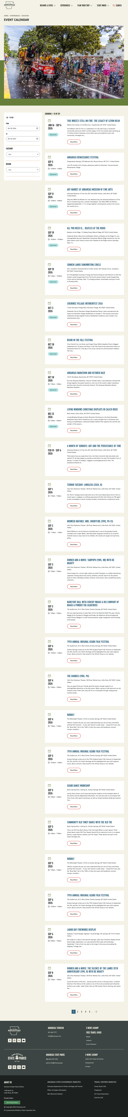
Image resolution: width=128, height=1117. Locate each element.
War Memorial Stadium (55, 1094)
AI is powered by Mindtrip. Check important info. (20, 1110)
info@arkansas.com (54, 1036)
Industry (89, 1040)
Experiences (65, 5)
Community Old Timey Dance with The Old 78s (89, 822)
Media (88, 1037)
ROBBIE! (70, 714)
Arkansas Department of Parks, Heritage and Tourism (65, 1086)
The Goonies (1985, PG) (78, 676)
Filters (12, 118)
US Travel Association (101, 1094)
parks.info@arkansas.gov (54, 1063)
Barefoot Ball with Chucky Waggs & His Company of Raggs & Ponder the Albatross (93, 603)
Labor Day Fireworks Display (81, 929)
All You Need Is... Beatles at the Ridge (86, 228)
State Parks (101, 5)
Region (8, 164)
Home (6, 16)
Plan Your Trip (84, 5)
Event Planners (91, 1044)
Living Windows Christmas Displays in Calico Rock (92, 409)
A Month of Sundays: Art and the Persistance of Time (94, 445)
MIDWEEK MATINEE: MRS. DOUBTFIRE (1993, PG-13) (90, 521)
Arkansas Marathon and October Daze (86, 372)
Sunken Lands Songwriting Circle (84, 264)
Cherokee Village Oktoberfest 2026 (85, 303)
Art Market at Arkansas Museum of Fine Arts (90, 189)
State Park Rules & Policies (94, 1059)
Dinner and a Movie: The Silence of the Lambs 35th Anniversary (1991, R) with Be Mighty (92, 970)
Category (9, 148)
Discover (25, 16)
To (6, 134)
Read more (75, 142)
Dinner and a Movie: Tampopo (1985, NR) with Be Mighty (90, 561)
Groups (87, 1066)
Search (119, 5)
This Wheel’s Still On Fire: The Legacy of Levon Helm (93, 120)
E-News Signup (92, 1028)
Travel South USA (100, 1086)
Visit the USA (98, 1098)
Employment (89, 1063)
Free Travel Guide (94, 1032)
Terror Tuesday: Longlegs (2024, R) (84, 484)
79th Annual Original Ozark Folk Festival (88, 641)
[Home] (9, 5)
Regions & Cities (46, 5)
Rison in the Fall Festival (80, 340)
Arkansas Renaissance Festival (83, 157)
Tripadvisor (98, 1090)
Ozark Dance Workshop (78, 785)
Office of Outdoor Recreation (56, 1090)
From (7, 124)
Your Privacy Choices (12, 1102)
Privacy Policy (8, 1098)
